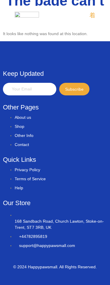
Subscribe (74, 89)
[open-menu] (92, 15)
